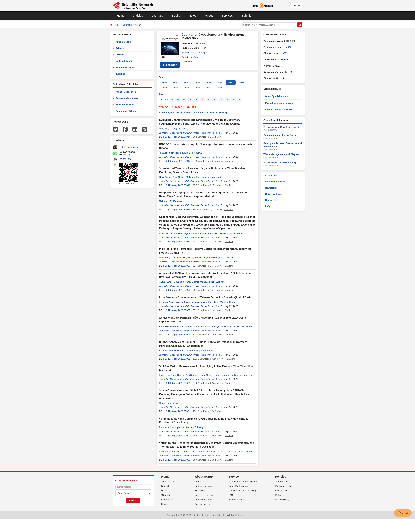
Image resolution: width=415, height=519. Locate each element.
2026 (164, 82)
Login (296, 5)
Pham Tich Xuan (167, 375)
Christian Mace (235, 233)
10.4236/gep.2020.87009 (177, 265)
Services (227, 15)
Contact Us (271, 200)
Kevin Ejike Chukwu (192, 153)
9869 (285, 53)
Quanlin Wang (199, 281)
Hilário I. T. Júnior (234, 451)
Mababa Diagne (181, 233)
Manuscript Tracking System (242, 481)
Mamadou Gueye (200, 233)
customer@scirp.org (129, 147)
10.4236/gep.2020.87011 (177, 209)
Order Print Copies (238, 486)
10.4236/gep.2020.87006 (177, 334)
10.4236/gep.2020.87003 (177, 383)
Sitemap (165, 495)
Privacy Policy (282, 499)
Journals (157, 15)
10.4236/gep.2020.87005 (177, 358)
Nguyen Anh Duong (187, 375)
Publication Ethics (126, 111)
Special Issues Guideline (278, 109)
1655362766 (125, 159)
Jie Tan (211, 281)
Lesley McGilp (179, 257)
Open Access (282, 481)
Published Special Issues (279, 103)
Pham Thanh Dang (223, 375)
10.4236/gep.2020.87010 (177, 241)
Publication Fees (125, 67)
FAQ (267, 206)
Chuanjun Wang (182, 281)
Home (120, 15)
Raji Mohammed (204, 350)
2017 (175, 87)
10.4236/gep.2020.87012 (177, 185)
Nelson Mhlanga (186, 177)
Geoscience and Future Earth (279, 135)
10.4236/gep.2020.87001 (177, 459)
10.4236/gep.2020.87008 (177, 290)
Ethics (198, 481)
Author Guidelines (126, 91)
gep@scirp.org (197, 57)
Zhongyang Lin (177, 128)
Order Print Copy (274, 194)
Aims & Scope (123, 42)
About (209, 15)
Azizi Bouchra (166, 350)
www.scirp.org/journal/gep (195, 52)
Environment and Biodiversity (279, 162)
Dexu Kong (164, 257)
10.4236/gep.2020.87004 (177, 411)
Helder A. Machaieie (169, 451)
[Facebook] (125, 129)
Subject (165, 486)
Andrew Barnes (218, 233)
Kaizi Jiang (213, 302)
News (192, 15)
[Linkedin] (134, 129)
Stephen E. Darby (194, 427)
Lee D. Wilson (226, 257)
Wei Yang (221, 281)
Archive (120, 54)
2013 (219, 87)
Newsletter (271, 188)
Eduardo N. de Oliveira (213, 451)
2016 (186, 87)
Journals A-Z (167, 481)
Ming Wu (163, 128)
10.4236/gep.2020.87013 (177, 161)
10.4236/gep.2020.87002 (177, 435)
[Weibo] (144, 129)
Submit (246, 15)
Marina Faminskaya (169, 403)
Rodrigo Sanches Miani (223, 326)
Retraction (280, 495)
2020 (230, 82)
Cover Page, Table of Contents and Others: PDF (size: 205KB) (193, 112)
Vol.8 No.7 (217, 132)
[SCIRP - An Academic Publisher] (133, 5)
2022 (208, 82)
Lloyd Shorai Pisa (168, 177)
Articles (138, 15)
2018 (164, 87)
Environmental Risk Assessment (281, 127)
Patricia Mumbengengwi (208, 177)
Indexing (120, 73)
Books (176, 15)
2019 (241, 82)
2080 (288, 47)
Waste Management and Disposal (281, 154)
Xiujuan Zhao (166, 281)
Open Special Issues (276, 96)
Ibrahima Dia (165, 233)
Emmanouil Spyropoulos (171, 427)
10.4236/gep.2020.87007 (177, 310)
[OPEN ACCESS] (263, 5)
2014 (208, 87)
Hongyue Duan (166, 302)
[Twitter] (115, 129)
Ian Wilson (212, 257)
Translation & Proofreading (242, 490)
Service (233, 476)
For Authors (201, 490)
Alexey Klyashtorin (196, 257)
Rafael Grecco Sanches (171, 326)
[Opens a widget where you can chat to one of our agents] (403, 513)
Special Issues (202, 504)
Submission (170, 64)
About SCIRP (204, 476)
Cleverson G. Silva (190, 451)
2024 (186, 82)
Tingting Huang (228, 302)
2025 (175, 82)
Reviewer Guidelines (127, 98)
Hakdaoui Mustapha (184, 350)
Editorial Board (124, 61)
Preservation (281, 490)
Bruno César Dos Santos (197, 326)
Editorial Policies (125, 104)
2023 (197, 82)
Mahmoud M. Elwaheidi (171, 201)
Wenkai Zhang (183, 302)
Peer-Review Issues (205, 495)
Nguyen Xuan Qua (243, 375)
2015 (197, 87)
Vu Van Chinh (205, 375)
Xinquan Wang (199, 302)
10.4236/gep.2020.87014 (177, 136)
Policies (280, 476)
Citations (187, 61)
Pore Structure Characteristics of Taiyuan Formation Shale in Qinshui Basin (205, 297)
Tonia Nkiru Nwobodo (170, 153)
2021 (219, 82)
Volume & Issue (236, 499)
